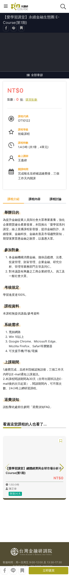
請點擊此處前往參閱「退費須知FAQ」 (28, 407)
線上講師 (23, 155)
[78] (19, 6)
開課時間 (23, 169)
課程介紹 (13, 199)
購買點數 (31, 99)
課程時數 (23, 142)
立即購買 (48, 570)
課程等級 (23, 129)
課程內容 (34, 199)
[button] (61, 468)
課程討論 (55, 199)
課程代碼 (23, 116)
